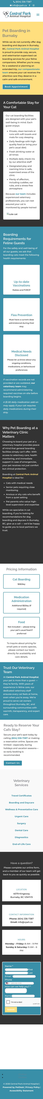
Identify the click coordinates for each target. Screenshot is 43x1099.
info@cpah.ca (25, 922)
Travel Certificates (21, 795)
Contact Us (13, 763)
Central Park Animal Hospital (23, 49)
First (30, 969)
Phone (8, 979)
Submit (11, 1010)
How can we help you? (18, 986)
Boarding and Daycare (21, 802)
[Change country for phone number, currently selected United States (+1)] (7, 983)
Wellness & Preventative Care (21, 809)
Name (9, 966)
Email (9, 976)
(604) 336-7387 (19, 738)
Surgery (21, 823)
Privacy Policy (32, 1087)
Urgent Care (21, 816)
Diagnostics (21, 837)
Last (30, 973)
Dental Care (21, 830)
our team (21, 194)
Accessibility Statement (21, 1091)
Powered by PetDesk (13, 1087)
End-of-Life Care (22, 844)
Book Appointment (16, 86)
